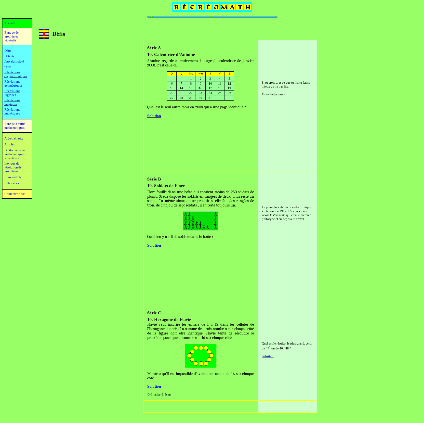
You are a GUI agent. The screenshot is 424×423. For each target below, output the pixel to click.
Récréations (12, 91)
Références (11, 183)
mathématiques (14, 154)
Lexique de (11, 163)
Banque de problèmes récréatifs (11, 36)
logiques (10, 95)
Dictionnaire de (14, 150)
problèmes (11, 171)
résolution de (13, 167)
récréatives (11, 158)
